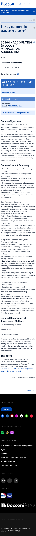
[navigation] (18, 11)
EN (25, 4)
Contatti (30, 20)
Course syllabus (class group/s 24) (15, 113)
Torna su (28, 390)
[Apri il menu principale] (34, 4)
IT (29, 4)
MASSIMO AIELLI (8, 92)
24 (18, 74)
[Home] (8, 4)
